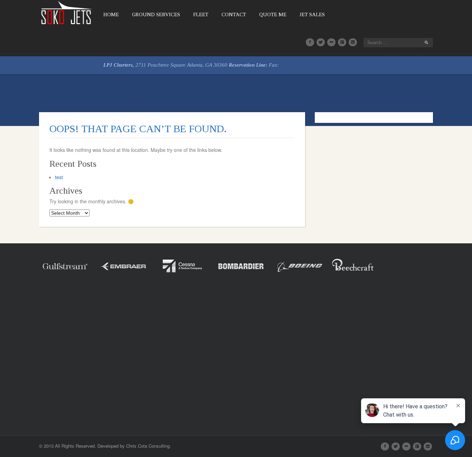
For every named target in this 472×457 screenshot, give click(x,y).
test (59, 177)
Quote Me (272, 14)
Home (111, 14)
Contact (233, 14)
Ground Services (156, 14)
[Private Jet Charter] (66, 12)
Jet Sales (312, 14)
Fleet (200, 14)
